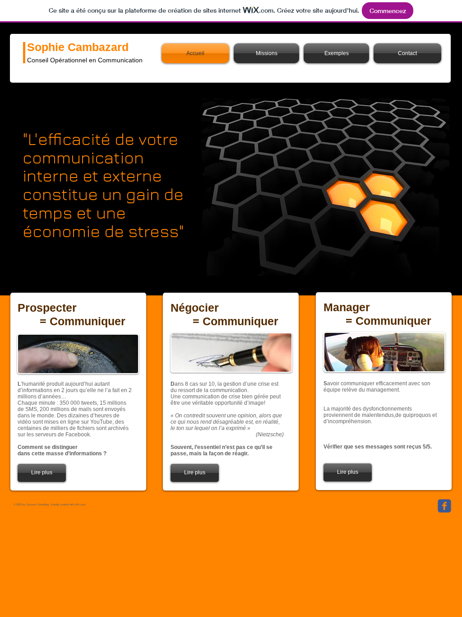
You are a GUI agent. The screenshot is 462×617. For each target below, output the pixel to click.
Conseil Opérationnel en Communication (85, 60)
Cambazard (98, 47)
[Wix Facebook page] (444, 506)
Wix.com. (80, 504)
